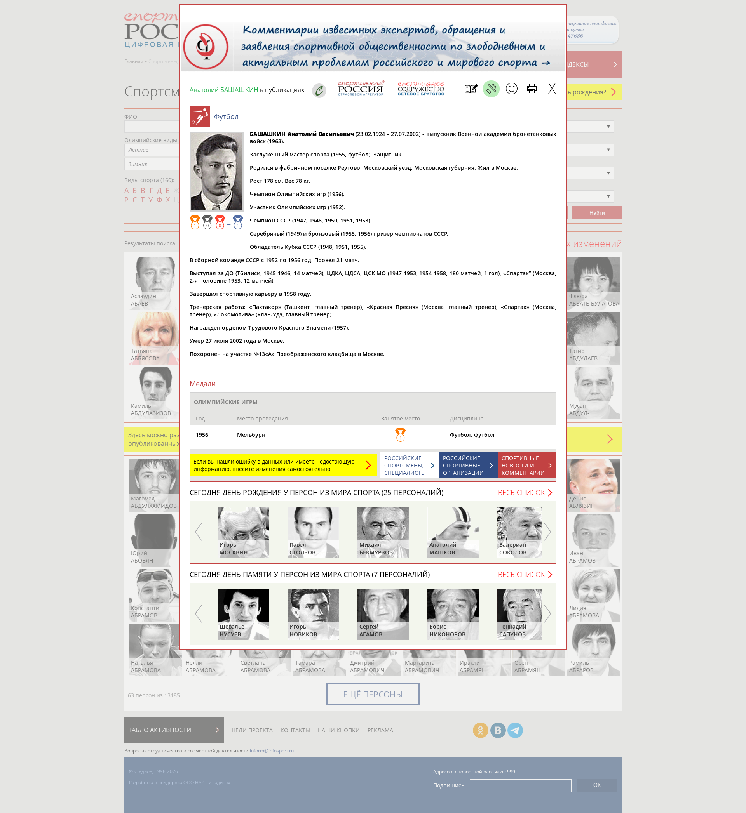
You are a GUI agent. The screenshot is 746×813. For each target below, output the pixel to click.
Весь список (521, 492)
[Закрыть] (552, 88)
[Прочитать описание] (491, 88)
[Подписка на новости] (471, 88)
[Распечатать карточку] (531, 88)
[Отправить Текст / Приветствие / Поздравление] (511, 88)
